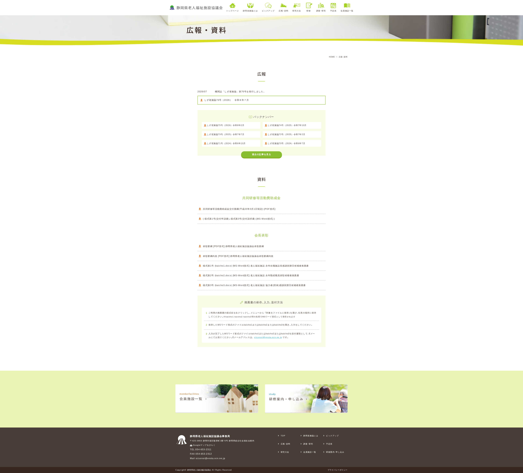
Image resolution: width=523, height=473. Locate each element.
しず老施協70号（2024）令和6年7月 (286, 143)
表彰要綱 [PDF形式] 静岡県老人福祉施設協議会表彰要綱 (233, 246)
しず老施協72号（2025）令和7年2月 (286, 134)
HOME (332, 57)
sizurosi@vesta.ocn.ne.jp (268, 337)
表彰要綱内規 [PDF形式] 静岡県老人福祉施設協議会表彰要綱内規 (238, 256)
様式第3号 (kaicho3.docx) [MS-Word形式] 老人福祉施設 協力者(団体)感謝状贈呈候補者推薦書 (254, 285)
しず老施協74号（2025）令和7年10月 (287, 125)
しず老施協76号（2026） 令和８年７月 (226, 100)
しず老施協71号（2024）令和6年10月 (226, 143)
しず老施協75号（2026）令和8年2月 (225, 125)
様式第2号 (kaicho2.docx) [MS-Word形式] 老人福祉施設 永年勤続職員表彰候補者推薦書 (251, 275)
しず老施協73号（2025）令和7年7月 (225, 134)
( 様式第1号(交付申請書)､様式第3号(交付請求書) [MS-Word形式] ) (239, 219)
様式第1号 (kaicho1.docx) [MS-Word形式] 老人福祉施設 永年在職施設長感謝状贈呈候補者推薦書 (256, 266)
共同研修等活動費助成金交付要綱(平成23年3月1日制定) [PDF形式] (239, 209)
